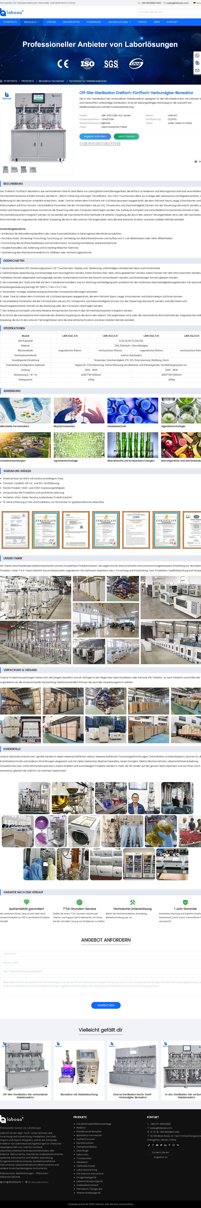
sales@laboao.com (178, 3)
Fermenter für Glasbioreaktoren (88, 81)
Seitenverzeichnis (10, 1177)
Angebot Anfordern (95, 136)
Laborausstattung (87, 1170)
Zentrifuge (82, 1150)
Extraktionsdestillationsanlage (94, 1124)
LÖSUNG (51, 22)
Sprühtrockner (85, 1143)
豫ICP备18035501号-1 (11, 1182)
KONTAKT (172, 22)
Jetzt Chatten (126, 136)
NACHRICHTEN (71, 22)
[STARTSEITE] (12, 12)
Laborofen (82, 1154)
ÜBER (157, 22)
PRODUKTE (32, 22)
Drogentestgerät (86, 1177)
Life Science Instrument (90, 1173)
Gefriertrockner (86, 1139)
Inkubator (82, 1162)
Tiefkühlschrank (86, 1166)
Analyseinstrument (87, 1185)
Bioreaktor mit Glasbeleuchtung (79, 1094)
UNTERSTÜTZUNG (119, 22)
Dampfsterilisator (87, 1147)
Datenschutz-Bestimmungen (17, 1173)
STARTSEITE (10, 22)
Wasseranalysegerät (89, 1192)
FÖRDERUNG (94, 22)
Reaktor (81, 1127)
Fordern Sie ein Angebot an (160, 1153)
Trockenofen (84, 1158)
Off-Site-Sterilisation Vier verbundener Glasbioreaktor (25, 1096)
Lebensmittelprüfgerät (90, 1181)
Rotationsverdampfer (89, 1131)
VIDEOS (142, 22)
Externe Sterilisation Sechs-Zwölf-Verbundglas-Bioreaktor (132, 1096)
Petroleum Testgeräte (89, 1189)
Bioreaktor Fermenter (51, 81)
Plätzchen (42, 1173)
